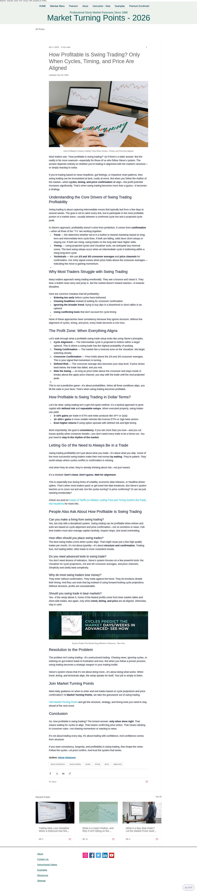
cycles (87, 764)
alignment (117, 764)
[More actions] (146, 47)
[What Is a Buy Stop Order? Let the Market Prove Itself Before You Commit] (142, 812)
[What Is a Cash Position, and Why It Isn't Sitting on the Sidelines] (98, 812)
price (107, 764)
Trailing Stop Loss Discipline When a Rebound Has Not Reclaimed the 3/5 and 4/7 (54, 829)
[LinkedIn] (105, 855)
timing (97, 764)
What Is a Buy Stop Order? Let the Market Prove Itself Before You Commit (140, 829)
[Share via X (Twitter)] (56, 773)
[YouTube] (111, 855)
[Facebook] (91, 855)
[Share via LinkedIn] (63, 773)
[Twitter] (98, 855)
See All (158, 797)
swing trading (75, 764)
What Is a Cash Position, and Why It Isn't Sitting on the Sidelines (98, 829)
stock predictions (58, 764)
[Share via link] (70, 773)
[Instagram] (85, 855)
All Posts (40, 29)
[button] (57, 6)
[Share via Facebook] (50, 773)
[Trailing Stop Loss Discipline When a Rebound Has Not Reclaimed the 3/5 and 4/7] (55, 812)
